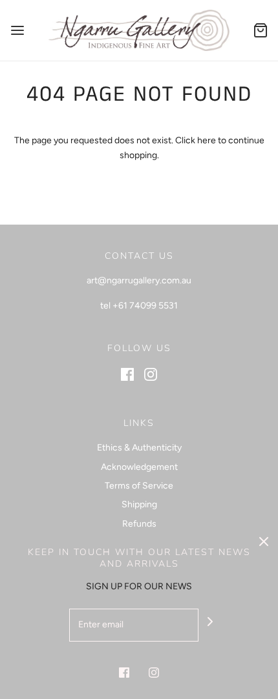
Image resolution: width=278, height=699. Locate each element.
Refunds (139, 523)
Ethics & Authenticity (139, 447)
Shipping (139, 504)
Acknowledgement (139, 466)
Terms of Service (139, 485)
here (206, 140)
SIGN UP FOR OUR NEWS (139, 586)
